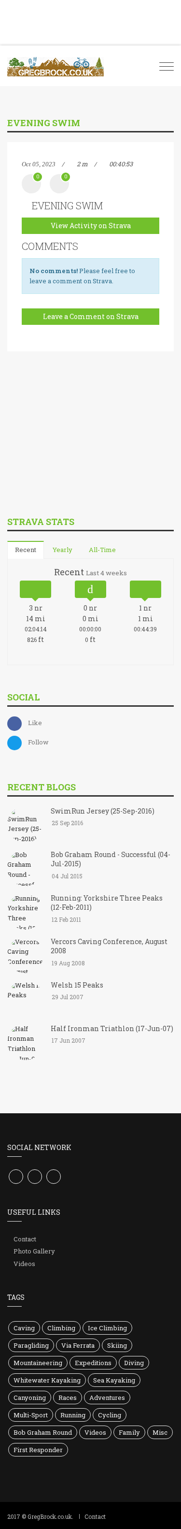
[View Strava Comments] (59, 184)
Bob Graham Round (43, 1432)
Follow (38, 742)
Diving (134, 1362)
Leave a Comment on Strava (91, 316)
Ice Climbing (107, 1328)
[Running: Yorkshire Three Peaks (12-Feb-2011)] (25, 912)
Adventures (107, 1397)
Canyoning (30, 1397)
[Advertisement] (79, 440)
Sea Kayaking (114, 1380)
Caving (24, 1328)
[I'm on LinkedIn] (53, 1176)
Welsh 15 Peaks (77, 985)
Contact (25, 1239)
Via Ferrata (78, 1345)
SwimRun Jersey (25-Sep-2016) (102, 810)
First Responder (38, 1449)
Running (72, 1415)
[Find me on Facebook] (16, 1176)
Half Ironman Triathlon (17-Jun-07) (112, 1028)
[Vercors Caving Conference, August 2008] (25, 955)
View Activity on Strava (91, 225)
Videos (24, 1263)
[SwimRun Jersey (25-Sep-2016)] (25, 825)
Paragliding (31, 1345)
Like (35, 722)
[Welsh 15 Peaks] (25, 999)
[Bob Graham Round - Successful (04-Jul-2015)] (25, 868)
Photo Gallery (34, 1251)
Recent (25, 549)
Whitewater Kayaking (47, 1380)
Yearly (62, 549)
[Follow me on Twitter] (35, 1176)
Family (129, 1432)
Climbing (61, 1328)
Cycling (109, 1415)
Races (67, 1397)
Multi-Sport (31, 1415)
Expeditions (93, 1362)
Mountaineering (38, 1362)
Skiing (117, 1345)
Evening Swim (67, 205)
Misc (160, 1432)
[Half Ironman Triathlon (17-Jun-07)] (25, 1042)
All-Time (102, 549)
